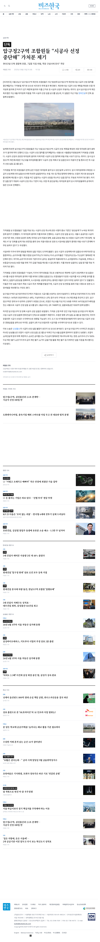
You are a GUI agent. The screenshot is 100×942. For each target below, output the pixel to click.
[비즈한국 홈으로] (49, 6)
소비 (56, 14)
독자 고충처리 (42, 904)
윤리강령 (24, 904)
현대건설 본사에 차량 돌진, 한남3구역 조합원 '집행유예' (29, 588)
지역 (86, 14)
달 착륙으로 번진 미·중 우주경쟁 (18, 790)
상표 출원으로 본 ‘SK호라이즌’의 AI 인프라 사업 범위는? (29, 712)
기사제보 (32, 904)
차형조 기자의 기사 (9, 389)
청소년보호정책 (81, 904)
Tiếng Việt (38, 933)
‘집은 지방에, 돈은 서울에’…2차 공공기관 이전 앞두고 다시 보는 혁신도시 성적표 (27, 840)
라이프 (93, 14)
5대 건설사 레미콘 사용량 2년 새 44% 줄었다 (24, 554)
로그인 (92, 6)
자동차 (64, 14)
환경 (78, 14)
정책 (42, 14)
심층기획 (11, 14)
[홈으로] (6, 906)
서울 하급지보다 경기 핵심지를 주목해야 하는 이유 (26, 807)
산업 (19, 14)
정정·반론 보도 (18, 908)
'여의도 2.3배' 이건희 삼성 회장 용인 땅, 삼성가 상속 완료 (29, 674)
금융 (26, 14)
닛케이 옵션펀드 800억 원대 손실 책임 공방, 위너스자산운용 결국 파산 (35, 697)
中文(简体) (47, 933)
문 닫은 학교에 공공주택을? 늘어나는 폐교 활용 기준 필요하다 (31, 727)
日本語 (64, 933)
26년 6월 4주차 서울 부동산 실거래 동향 (21, 623)
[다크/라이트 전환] (5, 6)
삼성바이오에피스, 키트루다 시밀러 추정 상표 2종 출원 (28, 640)
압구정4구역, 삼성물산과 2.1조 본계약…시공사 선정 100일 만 (21, 824)
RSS (26, 908)
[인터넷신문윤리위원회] (89, 908)
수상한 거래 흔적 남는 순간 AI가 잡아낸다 (22, 741)
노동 (49, 14)
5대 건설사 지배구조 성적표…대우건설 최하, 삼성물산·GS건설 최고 (20, 604)
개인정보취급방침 (54, 904)
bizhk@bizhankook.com (22, 924)
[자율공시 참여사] (91, 917)
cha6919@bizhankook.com (12, 372)
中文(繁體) (56, 933)
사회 (71, 14)
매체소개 (16, 904)
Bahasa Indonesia (27, 933)
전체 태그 (34, 908)
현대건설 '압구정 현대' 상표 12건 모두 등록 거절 (25, 571)
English (16, 933)
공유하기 (50, 355)
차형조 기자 (7, 70)
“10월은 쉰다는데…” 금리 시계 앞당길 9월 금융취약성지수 (30, 759)
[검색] (9, 6)
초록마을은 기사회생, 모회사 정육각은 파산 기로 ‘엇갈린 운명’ (31, 773)
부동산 (34, 14)
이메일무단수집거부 (68, 904)
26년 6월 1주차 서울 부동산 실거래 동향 (21, 657)
